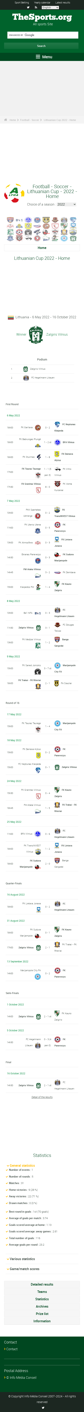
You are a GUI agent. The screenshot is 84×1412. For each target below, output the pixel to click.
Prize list (42, 1313)
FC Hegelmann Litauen (42, 377)
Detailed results (42, 1284)
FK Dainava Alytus (32, 749)
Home (13, 120)
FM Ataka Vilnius (32, 569)
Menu (46, 57)
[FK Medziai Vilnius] (10, 231)
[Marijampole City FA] (64, 238)
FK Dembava (69, 572)
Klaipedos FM (27, 586)
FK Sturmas (29, 456)
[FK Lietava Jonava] (73, 225)
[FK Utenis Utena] (10, 238)
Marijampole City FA (30, 970)
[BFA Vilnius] (28, 219)
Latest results (62, 2)
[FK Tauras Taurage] (55, 231)
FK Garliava (27, 427)
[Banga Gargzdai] (10, 219)
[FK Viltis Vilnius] (28, 238)
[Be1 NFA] (19, 219)
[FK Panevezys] (19, 231)
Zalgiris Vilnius (37, 368)
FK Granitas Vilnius (31, 483)
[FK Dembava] (37, 225)
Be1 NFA (28, 612)
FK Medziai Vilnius (31, 639)
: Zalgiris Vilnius (56, 334)
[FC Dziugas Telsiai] (55, 219)
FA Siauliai (66, 683)
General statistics (22, 1165)
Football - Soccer (29, 120)
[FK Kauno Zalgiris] (64, 225)
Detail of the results (42, 1097)
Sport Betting (22, 2)
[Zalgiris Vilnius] (73, 238)
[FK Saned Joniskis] (28, 231)
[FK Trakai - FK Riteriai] (64, 231)
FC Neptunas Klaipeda (29, 763)
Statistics (42, 1299)
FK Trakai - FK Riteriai (29, 680)
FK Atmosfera (26, 542)
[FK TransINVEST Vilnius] (73, 231)
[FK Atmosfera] (10, 225)
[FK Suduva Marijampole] (46, 231)
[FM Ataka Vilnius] (46, 238)
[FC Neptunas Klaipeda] (73, 219)
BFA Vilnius (68, 442)
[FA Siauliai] (46, 219)
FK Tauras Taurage (31, 468)
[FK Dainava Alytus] (28, 225)
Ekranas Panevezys (31, 554)
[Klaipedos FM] (55, 238)
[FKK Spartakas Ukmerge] (37, 238)
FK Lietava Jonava (31, 903)
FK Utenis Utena (32, 524)
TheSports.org (42, 17)
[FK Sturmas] (37, 231)
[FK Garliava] (46, 225)
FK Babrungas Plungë (30, 439)
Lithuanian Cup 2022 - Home (60, 120)
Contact (12, 1349)
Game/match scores (24, 1269)
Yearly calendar (42, 2)
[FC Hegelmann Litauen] (64, 219)
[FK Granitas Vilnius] (55, 225)
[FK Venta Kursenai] (19, 238)
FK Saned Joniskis (31, 665)
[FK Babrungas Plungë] (19, 225)
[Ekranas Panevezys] (37, 219)
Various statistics (22, 1259)
